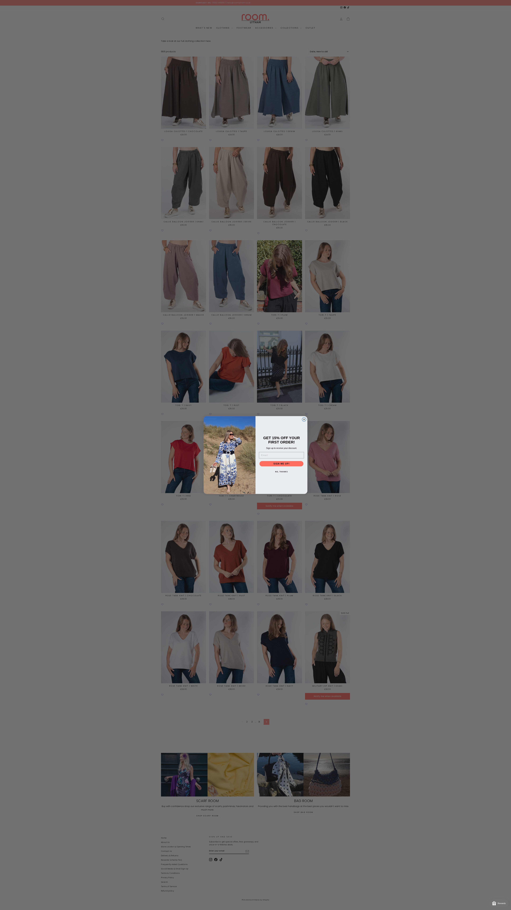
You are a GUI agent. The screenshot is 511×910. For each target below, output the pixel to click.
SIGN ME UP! (281, 464)
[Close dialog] (304, 419)
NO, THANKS (281, 472)
